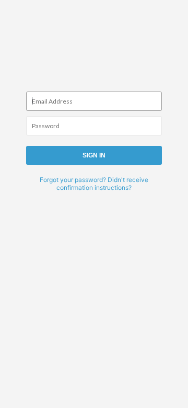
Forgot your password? (73, 180)
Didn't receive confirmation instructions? (102, 183)
